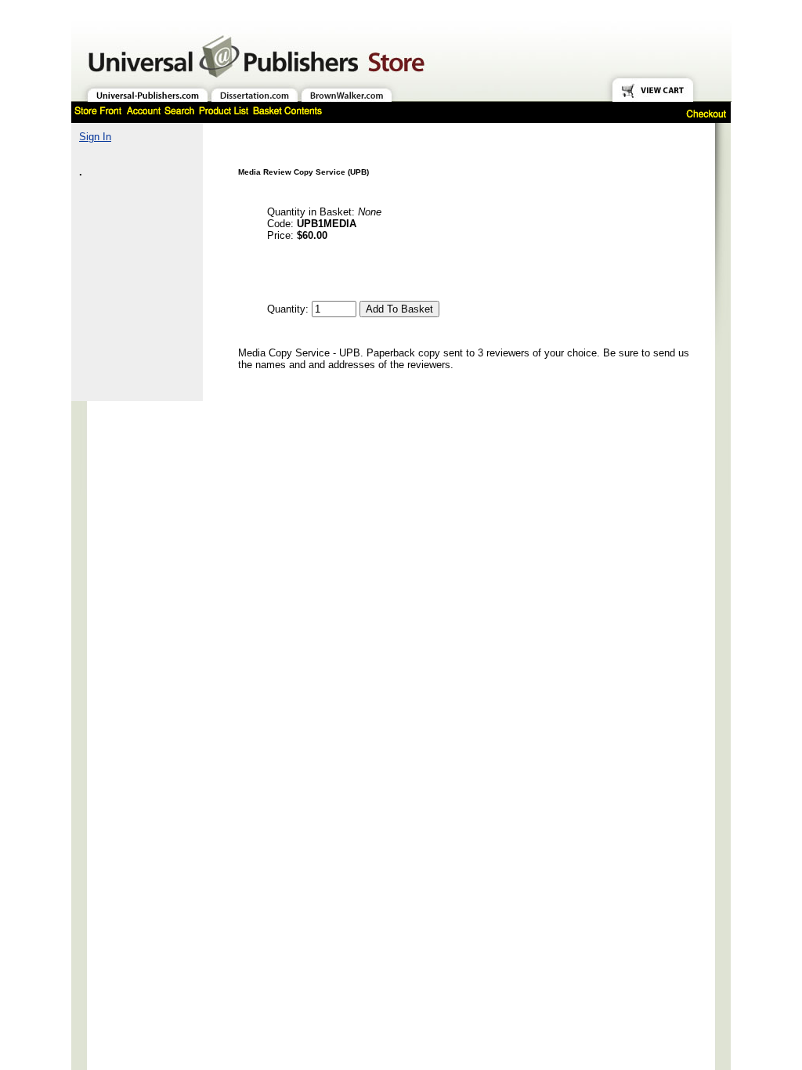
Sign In (95, 137)
